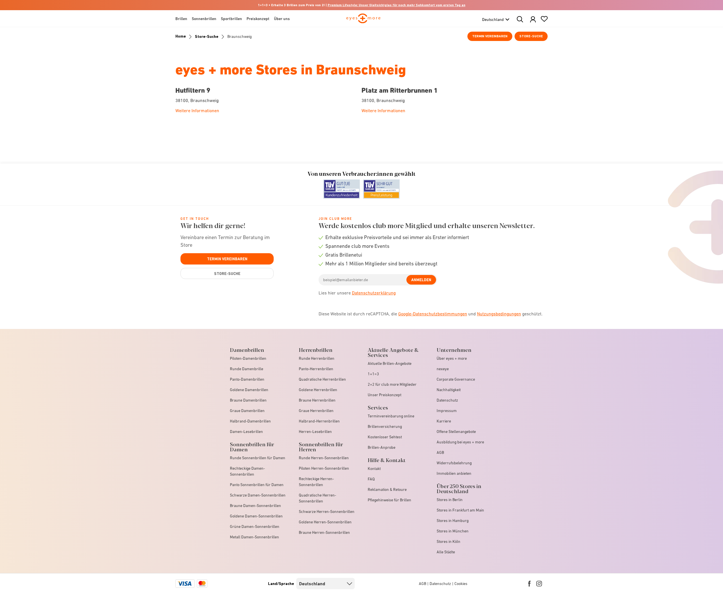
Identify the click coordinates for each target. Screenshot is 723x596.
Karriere (444, 421)
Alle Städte (446, 552)
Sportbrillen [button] (231, 18)
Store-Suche (531, 36)
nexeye (443, 369)
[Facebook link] (529, 583)
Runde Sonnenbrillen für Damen (257, 458)
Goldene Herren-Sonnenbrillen (325, 522)
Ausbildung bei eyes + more (460, 442)
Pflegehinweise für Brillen (389, 500)
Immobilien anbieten (454, 473)
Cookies (460, 583)
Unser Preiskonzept (384, 395)
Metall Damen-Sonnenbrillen (254, 537)
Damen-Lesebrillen (246, 431)
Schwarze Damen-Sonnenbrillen (258, 495)
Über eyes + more (452, 358)
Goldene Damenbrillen (249, 389)
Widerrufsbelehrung (454, 463)
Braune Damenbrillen (248, 400)
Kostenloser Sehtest (385, 437)
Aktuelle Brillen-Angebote (389, 363)
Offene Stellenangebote (456, 431)
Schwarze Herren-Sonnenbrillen (326, 511)
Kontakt (374, 468)
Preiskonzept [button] (258, 18)
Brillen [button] (181, 18)
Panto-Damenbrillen (247, 379)
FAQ (371, 479)
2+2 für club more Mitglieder (392, 384)
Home (180, 36)
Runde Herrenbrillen (316, 358)
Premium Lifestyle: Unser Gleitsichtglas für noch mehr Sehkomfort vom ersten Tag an (396, 5)
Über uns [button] (282, 18)
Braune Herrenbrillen (317, 400)
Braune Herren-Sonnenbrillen (324, 532)
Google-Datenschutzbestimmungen (432, 313)
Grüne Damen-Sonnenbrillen (254, 526)
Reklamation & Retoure (387, 489)
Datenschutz (447, 400)
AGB (440, 452)
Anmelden (421, 280)
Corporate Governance (456, 379)
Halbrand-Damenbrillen (250, 421)
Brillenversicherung (385, 426)
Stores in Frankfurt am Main (460, 510)
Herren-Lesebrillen (315, 431)
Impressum (447, 410)
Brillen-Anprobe (381, 447)
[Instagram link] (539, 583)
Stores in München (453, 531)
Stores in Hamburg (453, 520)
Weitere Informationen (197, 110)
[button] (533, 19)
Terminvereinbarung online (391, 416)
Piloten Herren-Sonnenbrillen (324, 468)
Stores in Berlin (450, 499)
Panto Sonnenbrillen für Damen (257, 484)
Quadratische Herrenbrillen (322, 379)
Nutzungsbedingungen (499, 313)
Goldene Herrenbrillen (318, 389)
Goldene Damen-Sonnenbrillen (256, 516)
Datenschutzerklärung (374, 292)
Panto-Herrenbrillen (316, 369)
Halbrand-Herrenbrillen (319, 421)
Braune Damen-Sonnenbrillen (255, 505)
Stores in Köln (448, 541)
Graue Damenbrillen (247, 410)
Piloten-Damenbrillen (248, 358)
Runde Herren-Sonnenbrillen (324, 458)
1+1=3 (373, 374)
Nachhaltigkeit (449, 389)
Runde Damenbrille (246, 369)
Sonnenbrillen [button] (204, 18)
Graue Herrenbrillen (316, 410)
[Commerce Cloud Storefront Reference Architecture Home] (363, 20)
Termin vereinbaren (490, 36)
